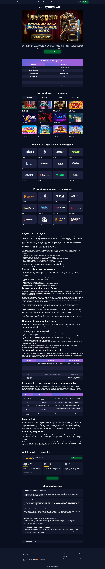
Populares (28, 97)
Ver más (52, 478)
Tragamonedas (75, 97)
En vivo (44, 97)
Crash (59, 97)
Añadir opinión (76, 457)
